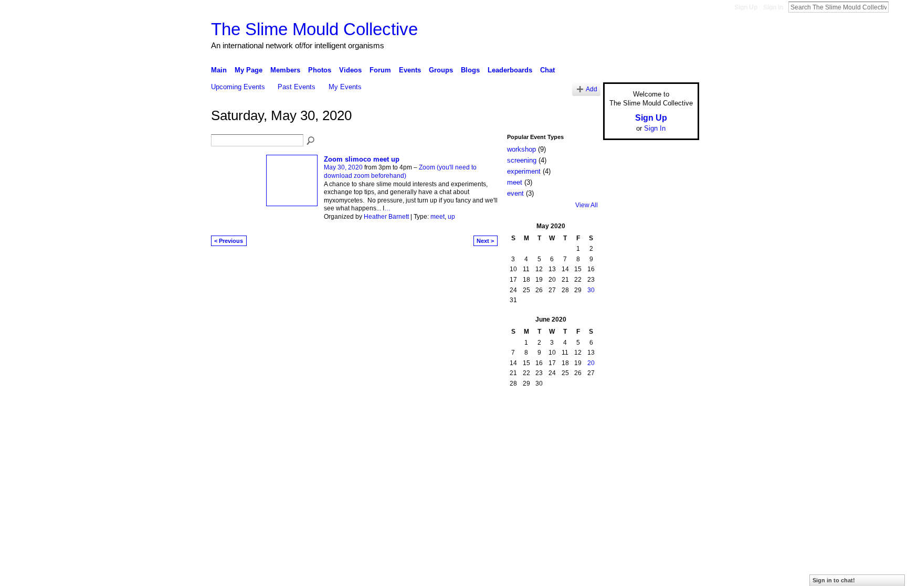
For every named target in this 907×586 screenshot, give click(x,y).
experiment (524, 171)
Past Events (296, 87)
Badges (580, 419)
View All (586, 205)
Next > (485, 241)
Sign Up (745, 7)
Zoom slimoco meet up (361, 159)
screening (521, 160)
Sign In (773, 7)
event (515, 193)
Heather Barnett (386, 216)
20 (591, 363)
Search (897, 7)
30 (591, 290)
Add (591, 89)
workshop (521, 149)
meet (437, 216)
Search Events (311, 141)
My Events (345, 87)
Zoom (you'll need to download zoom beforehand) (400, 171)
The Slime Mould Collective (314, 29)
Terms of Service (675, 419)
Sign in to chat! (834, 580)
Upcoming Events (238, 87)
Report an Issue (621, 419)
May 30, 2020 (343, 167)
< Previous (228, 241)
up (451, 216)
